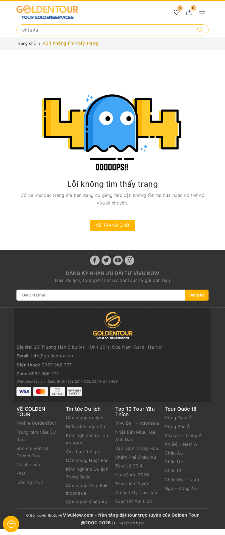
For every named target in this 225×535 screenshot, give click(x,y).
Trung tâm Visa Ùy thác (36, 435)
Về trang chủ (112, 225)
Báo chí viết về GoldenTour (32, 452)
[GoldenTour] (47, 11)
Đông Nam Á (178, 417)
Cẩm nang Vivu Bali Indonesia (87, 489)
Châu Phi (174, 470)
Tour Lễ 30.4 (128, 466)
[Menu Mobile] (204, 12)
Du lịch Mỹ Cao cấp (136, 492)
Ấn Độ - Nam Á (181, 444)
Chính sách (28, 464)
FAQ (20, 473)
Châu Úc (174, 461)
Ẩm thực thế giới (84, 451)
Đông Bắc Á (177, 426)
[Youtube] (118, 260)
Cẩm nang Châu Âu (86, 502)
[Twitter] (106, 260)
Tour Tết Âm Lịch (133, 501)
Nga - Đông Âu (181, 488)
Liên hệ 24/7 (29, 482)
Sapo (140, 523)
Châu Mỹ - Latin (182, 479)
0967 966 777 (57, 365)
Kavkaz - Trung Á (183, 435)
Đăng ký (196, 295)
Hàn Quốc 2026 (132, 474)
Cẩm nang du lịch (84, 417)
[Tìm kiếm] (200, 29)
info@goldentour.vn (52, 355)
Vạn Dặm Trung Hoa (136, 448)
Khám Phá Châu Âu (135, 457)
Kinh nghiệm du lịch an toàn (87, 439)
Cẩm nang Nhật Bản (87, 460)
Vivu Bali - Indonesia (137, 423)
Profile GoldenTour (36, 423)
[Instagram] (129, 260)
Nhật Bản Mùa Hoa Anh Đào (135, 435)
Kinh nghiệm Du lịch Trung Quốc (87, 472)
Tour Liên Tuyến (132, 483)
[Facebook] (95, 260)
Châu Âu (174, 453)
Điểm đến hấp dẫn (85, 426)
